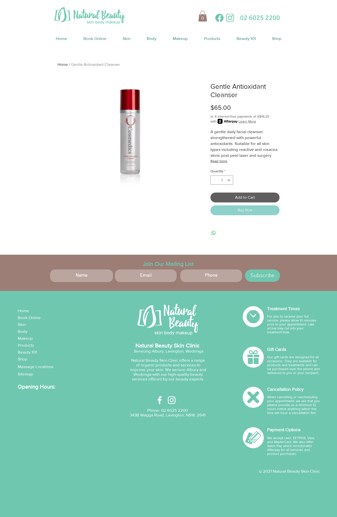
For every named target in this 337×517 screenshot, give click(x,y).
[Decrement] (214, 180)
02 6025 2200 (174, 410)
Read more (218, 161)
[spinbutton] (221, 180)
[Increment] (229, 180)
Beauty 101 (27, 352)
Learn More (247, 121)
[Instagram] (172, 400)
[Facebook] (159, 400)
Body (22, 331)
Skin (22, 324)
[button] (202, 16)
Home (62, 64)
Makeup (25, 338)
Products (26, 345)
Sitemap (25, 374)
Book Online (29, 317)
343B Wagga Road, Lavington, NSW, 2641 (168, 414)
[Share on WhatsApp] (214, 233)
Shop (22, 359)
